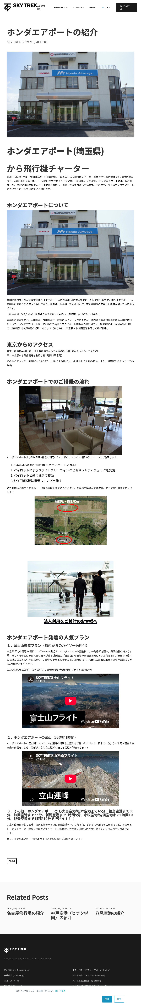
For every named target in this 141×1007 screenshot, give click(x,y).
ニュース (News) (12, 981)
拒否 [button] (119, 999)
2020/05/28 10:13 (61, 908)
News (92, 8)
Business (59, 8)
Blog (12, 861)
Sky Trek (14, 42)
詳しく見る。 (61, 990)
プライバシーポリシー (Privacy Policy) (91, 970)
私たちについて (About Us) (17, 970)
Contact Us (125, 7)
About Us (41, 7)
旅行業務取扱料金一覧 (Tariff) (87, 981)
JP (102, 8)
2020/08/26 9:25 (16, 908)
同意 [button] (107, 999)
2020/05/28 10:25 (105, 908)
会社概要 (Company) (14, 975)
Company (78, 8)
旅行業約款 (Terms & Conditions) (89, 975)
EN (108, 8)
